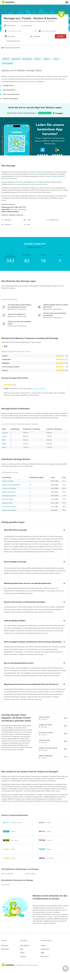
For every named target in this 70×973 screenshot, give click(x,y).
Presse (22, 953)
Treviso (45, 184)
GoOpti (49, 831)
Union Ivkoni (50, 858)
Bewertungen (27, 59)
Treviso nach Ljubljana (9, 488)
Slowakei (54, 176)
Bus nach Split (5, 884)
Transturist (49, 840)
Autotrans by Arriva (16, 822)
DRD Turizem (14, 840)
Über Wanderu (24, 945)
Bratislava (26, 184)
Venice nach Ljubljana (9, 506)
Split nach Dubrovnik (8, 495)
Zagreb (4, 443)
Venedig (19, 184)
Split (3, 440)
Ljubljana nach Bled (38, 388)
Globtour (49, 822)
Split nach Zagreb (30, 873)
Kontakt (43, 945)
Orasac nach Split (7, 481)
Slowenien (33, 174)
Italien (3, 178)
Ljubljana (39, 172)
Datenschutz (45, 956)
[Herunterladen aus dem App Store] (42, 150)
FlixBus (13, 849)
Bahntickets (5, 949)
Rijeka (4, 447)
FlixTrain (13, 858)
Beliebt (46, 59)
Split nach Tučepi (7, 499)
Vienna (4, 436)
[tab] (11, 26)
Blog (21, 949)
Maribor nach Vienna (8, 492)
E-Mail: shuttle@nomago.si (10, 211)
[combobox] (18, 31)
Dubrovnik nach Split (7, 873)
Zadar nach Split (7, 503)
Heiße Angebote (7, 63)
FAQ (56, 59)
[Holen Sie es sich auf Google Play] (57, 150)
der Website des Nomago (18, 209)
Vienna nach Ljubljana (9, 510)
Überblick (6, 59)
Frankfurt (33, 184)
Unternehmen (45, 949)
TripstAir (49, 849)
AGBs (42, 953)
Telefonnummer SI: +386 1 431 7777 (13, 207)
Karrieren (23, 956)
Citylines (13, 831)
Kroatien (48, 176)
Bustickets (4, 945)
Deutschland (13, 178)
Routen (37, 59)
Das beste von (16, 59)
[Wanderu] (8, 2)
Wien (38, 184)
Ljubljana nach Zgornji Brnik (11, 484)
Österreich (61, 176)
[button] (66, 2)
